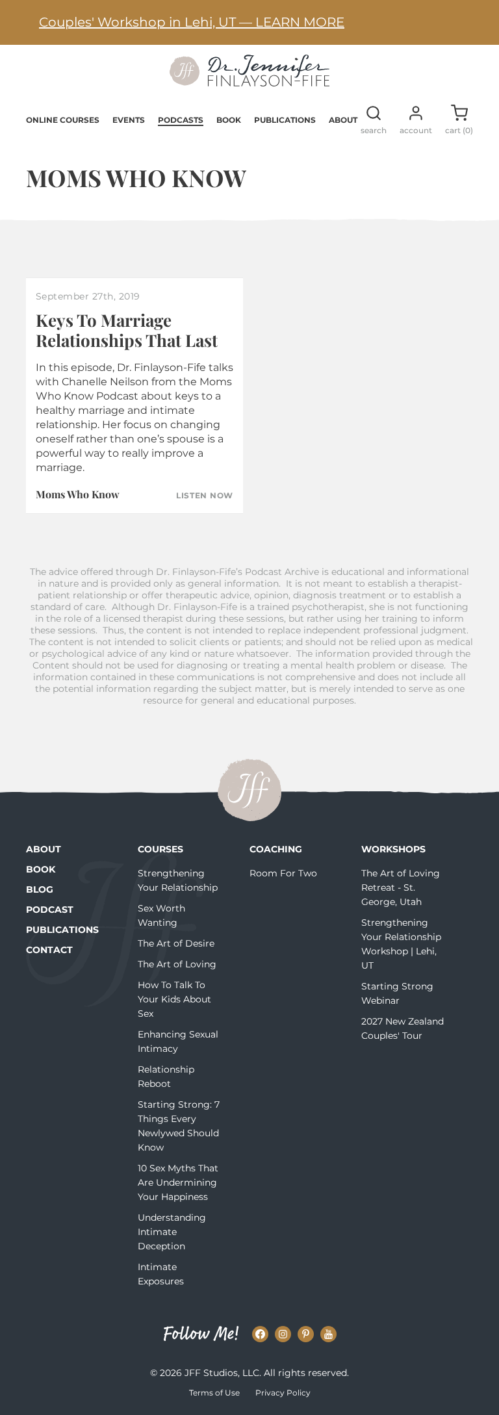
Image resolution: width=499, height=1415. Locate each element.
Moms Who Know (78, 494)
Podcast (49, 909)
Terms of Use (214, 1392)
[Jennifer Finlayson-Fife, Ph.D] (249, 82)
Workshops (393, 849)
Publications (285, 120)
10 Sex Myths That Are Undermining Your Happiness (178, 1182)
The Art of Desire (176, 943)
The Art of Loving (177, 964)
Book (228, 120)
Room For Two (283, 873)
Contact (49, 950)
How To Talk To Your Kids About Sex (174, 999)
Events (128, 120)
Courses (160, 849)
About (343, 120)
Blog (39, 889)
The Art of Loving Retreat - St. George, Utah (400, 887)
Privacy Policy (283, 1392)
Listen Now (204, 495)
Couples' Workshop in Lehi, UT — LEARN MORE (191, 22)
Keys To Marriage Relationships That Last (127, 330)
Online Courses (62, 120)
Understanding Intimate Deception (172, 1232)
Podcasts (180, 120)
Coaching (276, 849)
